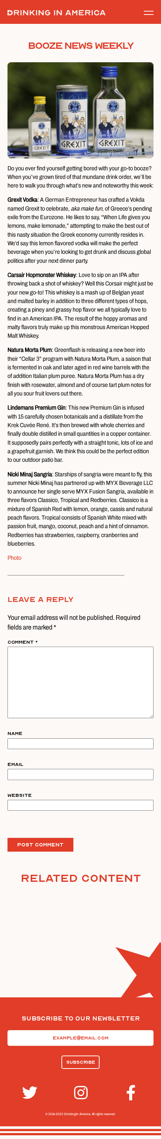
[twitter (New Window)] (28, 1093)
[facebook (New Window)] (132, 1093)
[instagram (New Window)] (80, 1093)
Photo (14, 558)
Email (15, 764)
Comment (22, 642)
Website (19, 795)
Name (14, 733)
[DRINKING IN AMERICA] (56, 13)
